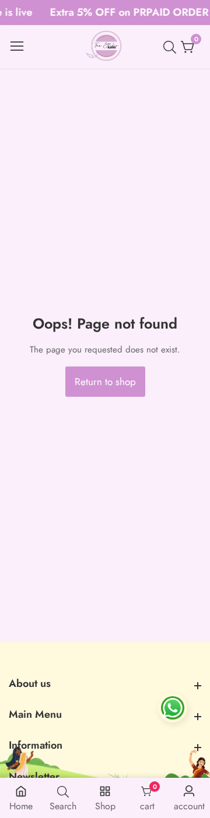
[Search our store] (172, 47)
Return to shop (105, 382)
